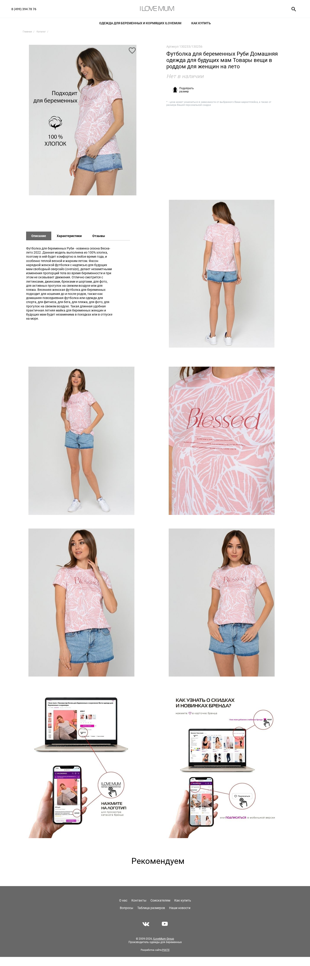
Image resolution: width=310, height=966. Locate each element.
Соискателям (160, 900)
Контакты (138, 900)
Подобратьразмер (186, 90)
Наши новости (179, 908)
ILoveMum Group (163, 938)
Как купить (201, 23)
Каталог (41, 31)
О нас (123, 900)
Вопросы (126, 908)
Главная (27, 31)
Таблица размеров (151, 908)
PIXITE (166, 950)
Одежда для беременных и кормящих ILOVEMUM (140, 23)
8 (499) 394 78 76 (23, 9)
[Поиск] (292, 8)
